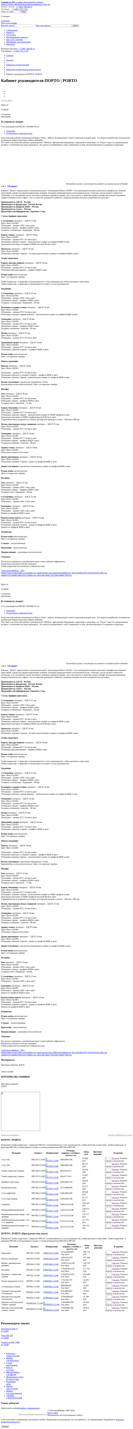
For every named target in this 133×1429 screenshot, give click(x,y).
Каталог (9, 60)
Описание (10, 131)
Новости (10, 32)
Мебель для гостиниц (12, 1387)
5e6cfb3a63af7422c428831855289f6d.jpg (53, 573)
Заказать (115, 1158)
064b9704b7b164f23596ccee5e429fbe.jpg (18, 573)
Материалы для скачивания (18, 42)
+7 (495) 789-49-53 (24, 7)
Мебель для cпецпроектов (14, 1392)
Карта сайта (52, 1413)
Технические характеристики (19, 133)
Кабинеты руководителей (17, 65)
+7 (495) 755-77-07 (20, 9)
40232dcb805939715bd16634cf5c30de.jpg (89, 573)
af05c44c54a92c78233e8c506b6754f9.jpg (54, 575)
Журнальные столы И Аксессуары (14, 1378)
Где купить (11, 35)
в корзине (5, 21)
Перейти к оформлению (29, 1408)
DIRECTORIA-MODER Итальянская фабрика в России (25, 4)
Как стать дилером (14, 39)
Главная (9, 55)
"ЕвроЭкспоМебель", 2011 (13, 570)
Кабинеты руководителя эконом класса (23, 69)
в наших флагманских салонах (22, 2)
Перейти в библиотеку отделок (120, 1135)
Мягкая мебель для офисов (12, 1373)
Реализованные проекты (17, 37)
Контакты (10, 44)
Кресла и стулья (10, 1368)
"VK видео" (12, 186)
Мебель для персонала (12, 1359)
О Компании (12, 30)
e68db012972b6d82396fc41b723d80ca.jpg (18, 575)
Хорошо (5, 1427)
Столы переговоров (11, 1364)
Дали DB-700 (7, 1336)
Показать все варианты (10, 1135)
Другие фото (6, 100)
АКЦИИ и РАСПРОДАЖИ (14, 1397)
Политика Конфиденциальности (33, 1414)
